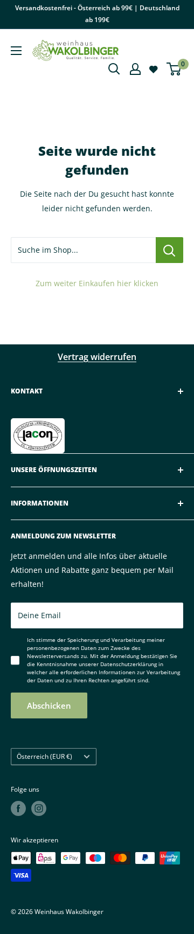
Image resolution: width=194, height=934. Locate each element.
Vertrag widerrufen (97, 357)
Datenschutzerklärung (128, 664)
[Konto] (135, 69)
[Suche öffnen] (114, 69)
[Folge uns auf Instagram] (38, 808)
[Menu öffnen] (16, 50)
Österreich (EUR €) (44, 756)
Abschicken (49, 705)
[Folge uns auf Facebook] (18, 808)
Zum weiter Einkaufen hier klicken (97, 283)
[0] (174, 69)
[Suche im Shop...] (169, 250)
